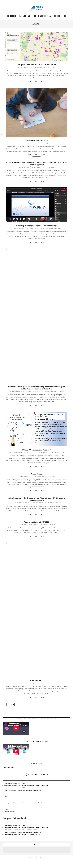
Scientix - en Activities (55, 228)
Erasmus (53, 167)
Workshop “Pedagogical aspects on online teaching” (36, 226)
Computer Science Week (55, 143)
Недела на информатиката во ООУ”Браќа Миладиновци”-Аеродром (26, 785)
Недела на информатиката (37, 774)
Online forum (36, 474)
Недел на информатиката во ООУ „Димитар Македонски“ (22, 790)
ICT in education (57, 683)
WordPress (43, 857)
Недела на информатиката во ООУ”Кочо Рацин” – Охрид (22, 834)
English (6, 809)
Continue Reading (36, 82)
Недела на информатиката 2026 (14, 783)
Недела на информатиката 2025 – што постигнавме (20, 788)
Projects (55, 503)
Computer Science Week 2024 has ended (36, 64)
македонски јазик (9, 811)
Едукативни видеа (9, 767)
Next (12, 705)
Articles (49, 683)
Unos (34, 857)
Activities (52, 67)
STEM (62, 452)
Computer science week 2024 (36, 140)
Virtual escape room (36, 680)
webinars (61, 391)
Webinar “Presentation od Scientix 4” (36, 450)
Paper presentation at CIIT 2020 (36, 522)
